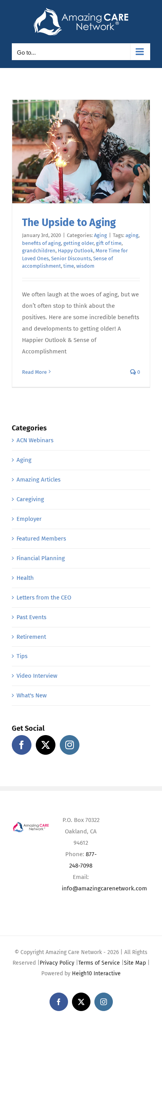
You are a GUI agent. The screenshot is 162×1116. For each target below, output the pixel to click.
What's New (32, 695)
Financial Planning (41, 558)
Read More (34, 372)
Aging (100, 235)
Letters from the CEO (44, 597)
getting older (78, 243)
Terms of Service (99, 963)
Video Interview (37, 675)
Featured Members (41, 538)
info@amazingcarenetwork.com (104, 888)
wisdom (85, 266)
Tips (22, 656)
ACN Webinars (35, 440)
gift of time (109, 243)
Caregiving (30, 499)
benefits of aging (41, 243)
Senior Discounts (71, 258)
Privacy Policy (57, 963)
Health (25, 577)
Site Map (135, 963)
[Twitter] (45, 745)
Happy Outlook (75, 251)
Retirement (31, 636)
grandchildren (38, 251)
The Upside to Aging (69, 222)
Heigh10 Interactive (96, 973)
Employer (29, 518)
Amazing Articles (39, 479)
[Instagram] (69, 745)
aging (131, 235)
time (68, 266)
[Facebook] (21, 745)
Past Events (31, 617)
